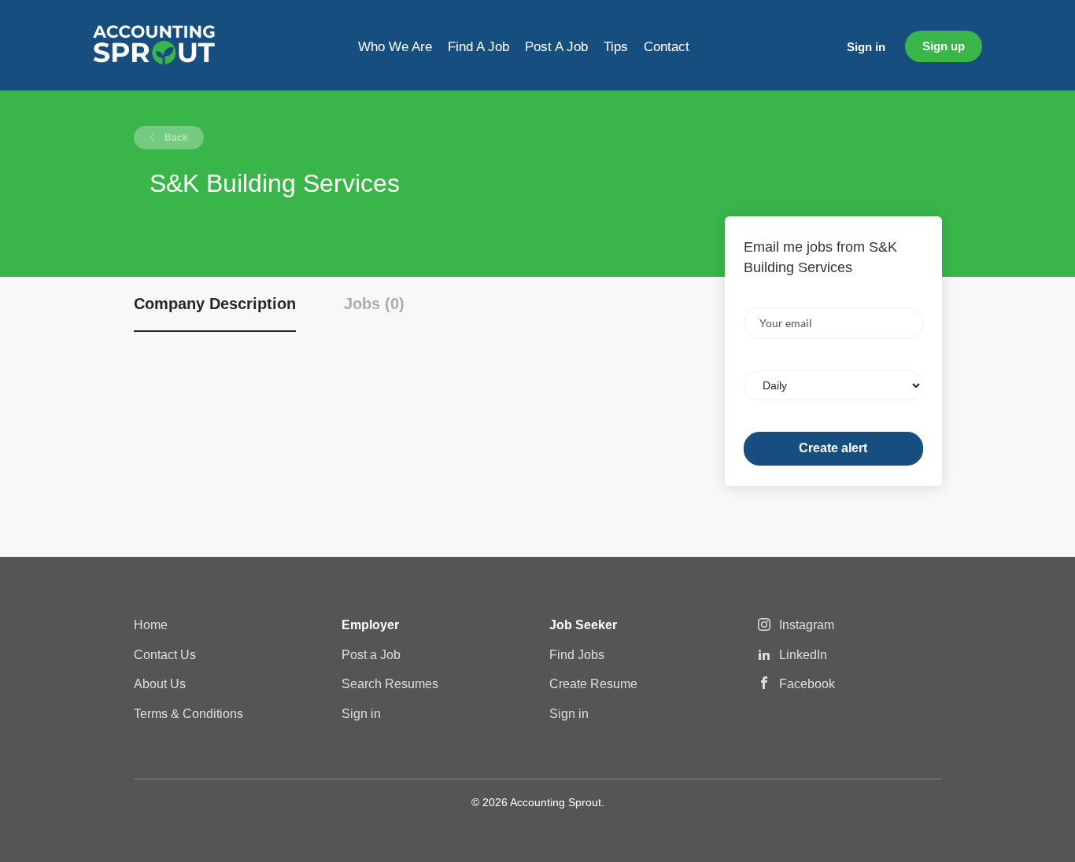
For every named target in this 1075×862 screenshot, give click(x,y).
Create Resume (593, 684)
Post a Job (371, 654)
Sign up (943, 46)
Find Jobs (576, 654)
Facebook (807, 684)
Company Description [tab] (215, 303)
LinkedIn (803, 654)
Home (151, 625)
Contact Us (165, 654)
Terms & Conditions (188, 713)
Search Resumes (390, 684)
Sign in (866, 46)
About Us (160, 684)
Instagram (806, 625)
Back (175, 137)
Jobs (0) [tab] (374, 303)
